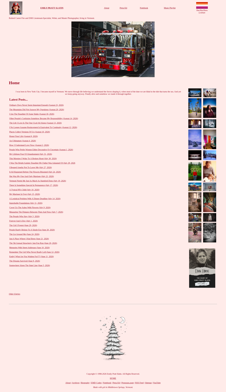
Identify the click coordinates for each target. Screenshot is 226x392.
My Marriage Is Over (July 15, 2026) (24, 194)
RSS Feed (139, 383)
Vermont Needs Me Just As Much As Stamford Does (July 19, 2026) (37, 181)
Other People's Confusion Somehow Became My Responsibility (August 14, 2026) (43, 118)
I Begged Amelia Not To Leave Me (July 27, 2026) (30, 167)
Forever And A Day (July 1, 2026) (23, 221)
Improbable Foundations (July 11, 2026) (25, 203)
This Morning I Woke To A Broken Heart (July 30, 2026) (33, 158)
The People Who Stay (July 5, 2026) (24, 216)
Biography (85, 383)
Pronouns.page (128, 383)
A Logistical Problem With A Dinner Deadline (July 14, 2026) (34, 199)
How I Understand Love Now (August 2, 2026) (29, 145)
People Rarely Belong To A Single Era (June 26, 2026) (32, 230)
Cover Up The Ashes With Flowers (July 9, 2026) (29, 207)
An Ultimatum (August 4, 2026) (22, 141)
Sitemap (148, 383)
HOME (113, 378)
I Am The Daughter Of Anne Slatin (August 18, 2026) (31, 114)
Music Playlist (170, 8)
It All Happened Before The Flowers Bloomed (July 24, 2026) (35, 172)
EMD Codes (96, 383)
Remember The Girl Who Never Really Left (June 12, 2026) (34, 252)
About (106, 8)
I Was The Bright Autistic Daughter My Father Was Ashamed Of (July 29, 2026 (42, 163)
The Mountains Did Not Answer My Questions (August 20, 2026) (36, 109)
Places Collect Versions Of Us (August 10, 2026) (29, 132)
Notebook (144, 8)
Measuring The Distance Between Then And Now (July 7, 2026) (36, 212)
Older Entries (14, 294)
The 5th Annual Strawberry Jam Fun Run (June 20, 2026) (33, 243)
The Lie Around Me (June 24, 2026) (24, 234)
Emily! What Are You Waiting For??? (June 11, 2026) (31, 256)
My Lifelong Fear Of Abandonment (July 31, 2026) (30, 154)
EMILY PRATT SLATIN (51, 8)
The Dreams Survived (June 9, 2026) (24, 261)
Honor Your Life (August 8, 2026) (23, 136)
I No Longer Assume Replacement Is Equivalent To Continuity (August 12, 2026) (43, 127)
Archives (75, 383)
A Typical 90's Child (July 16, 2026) (24, 190)
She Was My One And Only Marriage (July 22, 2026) (31, 176)
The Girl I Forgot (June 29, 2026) (23, 225)
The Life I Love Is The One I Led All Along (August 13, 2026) (35, 123)
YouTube (157, 383)
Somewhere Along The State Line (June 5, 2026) (29, 265)
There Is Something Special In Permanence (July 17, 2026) (33, 185)
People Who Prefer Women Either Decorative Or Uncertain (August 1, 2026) (41, 150)
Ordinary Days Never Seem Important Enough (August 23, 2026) (36, 105)
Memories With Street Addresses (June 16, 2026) (29, 247)
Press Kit (123, 8)
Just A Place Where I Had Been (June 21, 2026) (29, 239)
